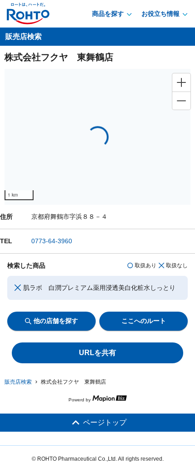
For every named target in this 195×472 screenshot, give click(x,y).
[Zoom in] (181, 82)
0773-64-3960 (51, 241)
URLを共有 (97, 352)
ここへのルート (144, 320)
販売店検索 (18, 382)
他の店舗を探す (56, 320)
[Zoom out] (181, 101)
